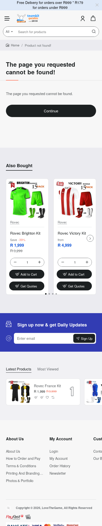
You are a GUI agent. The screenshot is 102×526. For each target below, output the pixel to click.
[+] (39, 262)
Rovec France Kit (47, 386)
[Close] (97, 5)
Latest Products (18, 368)
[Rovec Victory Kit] (75, 200)
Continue (51, 110)
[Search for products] (94, 32)
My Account (61, 439)
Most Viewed (47, 368)
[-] (15, 262)
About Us (15, 439)
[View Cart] (93, 18)
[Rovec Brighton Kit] (27, 200)
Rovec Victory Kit (72, 233)
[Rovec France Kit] (19, 392)
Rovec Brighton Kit (25, 233)
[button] (26, 274)
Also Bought (19, 165)
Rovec (14, 222)
